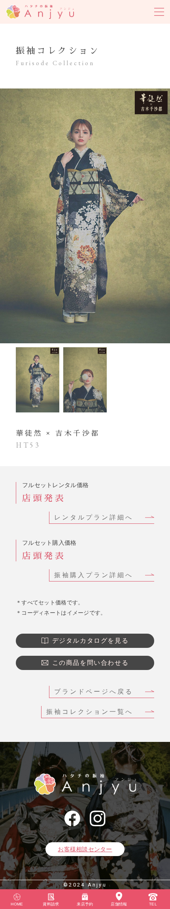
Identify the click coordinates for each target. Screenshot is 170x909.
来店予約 (85, 904)
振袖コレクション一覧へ (89, 711)
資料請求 (51, 904)
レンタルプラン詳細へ (93, 517)
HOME (17, 904)
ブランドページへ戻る (93, 691)
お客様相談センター (85, 849)
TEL (153, 904)
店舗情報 (119, 904)
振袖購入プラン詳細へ (93, 575)
